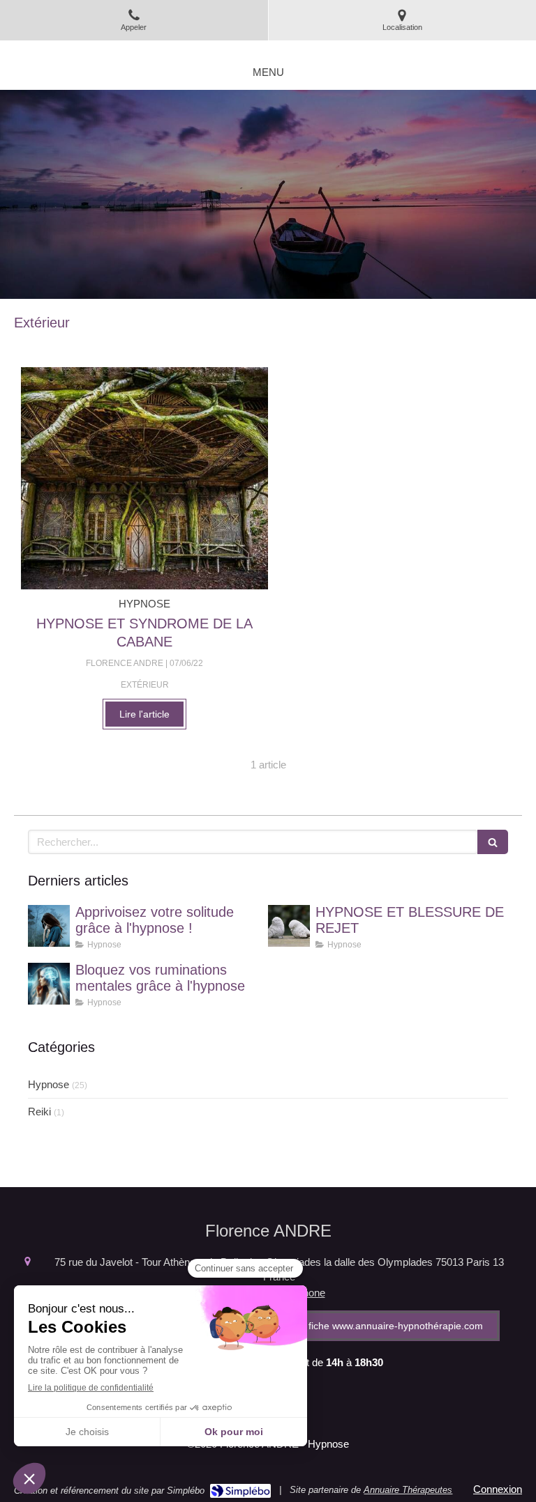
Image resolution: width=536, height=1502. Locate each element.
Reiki (39, 1111)
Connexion (497, 1489)
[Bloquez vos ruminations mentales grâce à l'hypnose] (49, 984)
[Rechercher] (492, 842)
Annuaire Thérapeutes (408, 1490)
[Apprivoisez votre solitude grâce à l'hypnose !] (49, 926)
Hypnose (48, 1084)
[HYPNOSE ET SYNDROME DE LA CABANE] (144, 478)
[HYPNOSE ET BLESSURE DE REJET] (289, 926)
